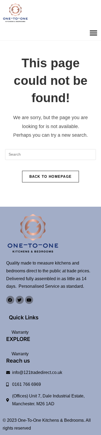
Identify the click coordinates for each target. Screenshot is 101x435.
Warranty (20, 332)
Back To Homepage (50, 177)
